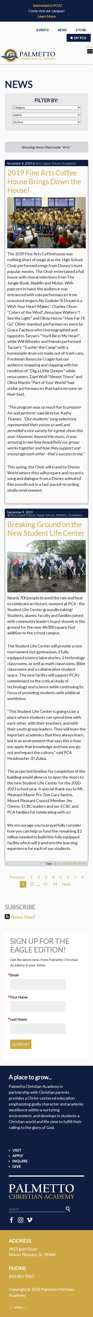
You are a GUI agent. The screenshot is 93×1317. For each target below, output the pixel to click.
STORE (81, 30)
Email (14, 975)
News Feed (22, 917)
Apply (17, 1155)
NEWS (62, 30)
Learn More (46, 16)
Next (66, 884)
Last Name (18, 1019)
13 (45, 884)
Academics (69, 163)
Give (16, 1166)
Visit (16, 1150)
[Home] (46, 1191)
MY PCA (80, 38)
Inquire (20, 1161)
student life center (74, 863)
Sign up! (20, 1044)
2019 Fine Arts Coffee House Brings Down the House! (44, 181)
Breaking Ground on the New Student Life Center (46, 528)
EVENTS (43, 30)
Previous (17, 877)
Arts (38, 163)
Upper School (51, 163)
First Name (19, 997)
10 (31, 884)
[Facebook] (11, 1220)
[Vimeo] (29, 1220)
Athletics (61, 515)
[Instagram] (20, 1220)
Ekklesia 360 (18, 1307)
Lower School (26, 515)
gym (57, 863)
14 (55, 884)
